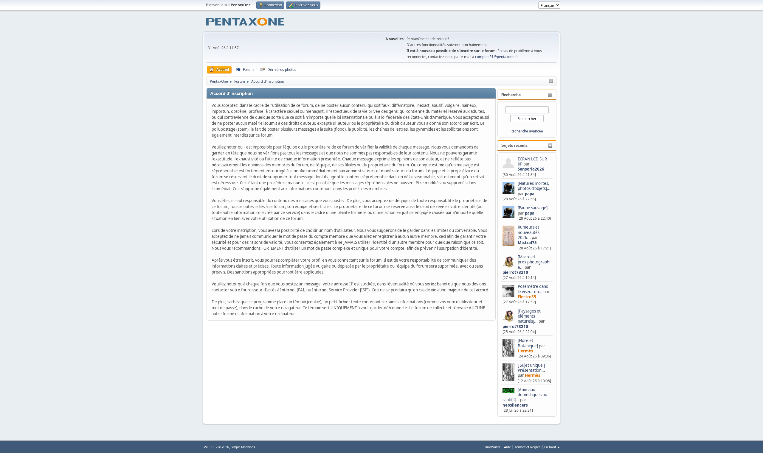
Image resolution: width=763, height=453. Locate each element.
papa (529, 193)
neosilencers (515, 405)
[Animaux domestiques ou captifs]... (525, 395)
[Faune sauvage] (533, 207)
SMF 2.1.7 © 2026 (216, 447)
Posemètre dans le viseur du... (533, 289)
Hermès (525, 351)
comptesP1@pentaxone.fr (496, 56)
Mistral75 (527, 242)
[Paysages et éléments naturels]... (529, 316)
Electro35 (527, 296)
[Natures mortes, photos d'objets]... (534, 186)
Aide (507, 447)
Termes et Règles (527, 447)
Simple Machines (243, 447)
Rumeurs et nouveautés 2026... (528, 232)
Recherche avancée (527, 131)
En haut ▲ (552, 447)
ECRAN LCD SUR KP (532, 161)
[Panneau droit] (550, 81)
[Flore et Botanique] (528, 343)
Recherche (511, 95)
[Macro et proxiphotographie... (534, 262)
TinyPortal (492, 447)
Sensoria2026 (531, 169)
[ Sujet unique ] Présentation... (531, 368)
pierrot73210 (515, 272)
